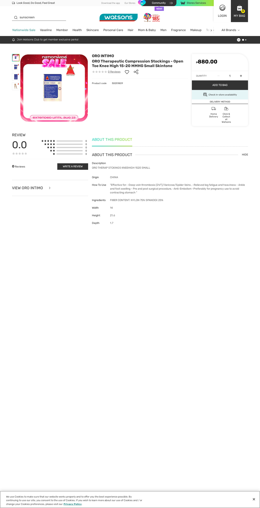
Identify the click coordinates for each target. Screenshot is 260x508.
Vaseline (46, 30)
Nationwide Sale (23, 30)
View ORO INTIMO (28, 188)
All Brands (229, 30)
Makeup (196, 30)
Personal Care (113, 30)
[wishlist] (127, 72)
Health (77, 30)
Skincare (92, 30)
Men (163, 30)
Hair (130, 30)
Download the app (110, 3)
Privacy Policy (73, 504)
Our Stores (129, 3)
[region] (130, 499)
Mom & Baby (147, 30)
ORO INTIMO (103, 56)
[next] (211, 30)
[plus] (241, 76)
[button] (239, 11)
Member (62, 30)
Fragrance (178, 30)
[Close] (254, 499)
